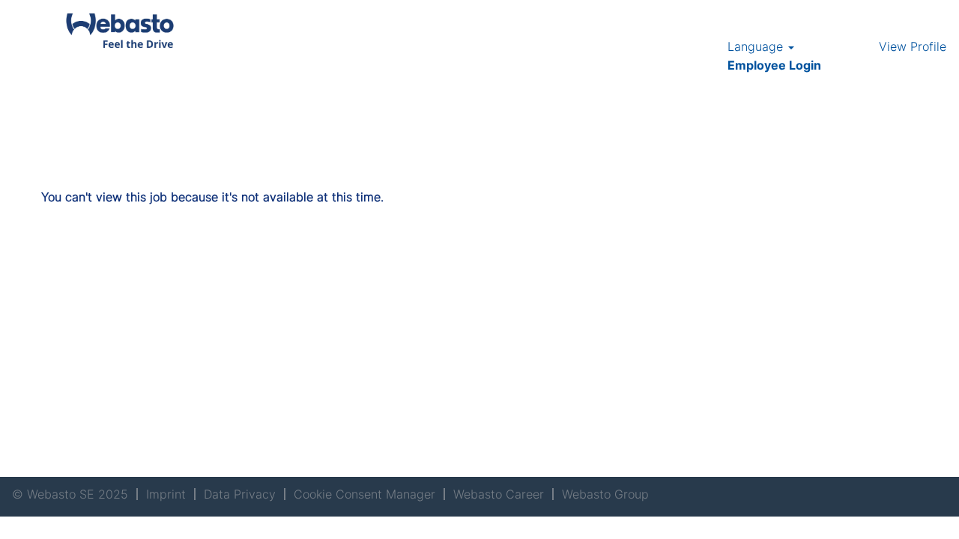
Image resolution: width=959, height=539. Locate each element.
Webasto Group (605, 494)
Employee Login (774, 65)
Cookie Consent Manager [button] (364, 494)
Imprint (166, 494)
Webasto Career (498, 494)
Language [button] (757, 46)
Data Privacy (240, 494)
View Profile (912, 46)
